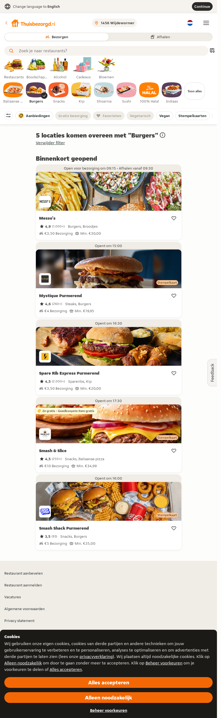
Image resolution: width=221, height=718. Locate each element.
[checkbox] (13, 93)
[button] (30, 23)
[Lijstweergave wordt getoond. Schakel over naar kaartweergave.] (212, 51)
